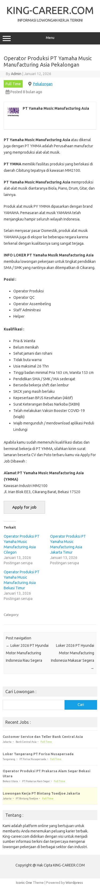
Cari (81, 704)
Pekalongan (43, 84)
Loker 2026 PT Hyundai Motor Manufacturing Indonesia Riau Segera (27, 653)
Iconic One (24, 882)
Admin (16, 74)
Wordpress (74, 882)
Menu (50, 38)
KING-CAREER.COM (50, 10)
